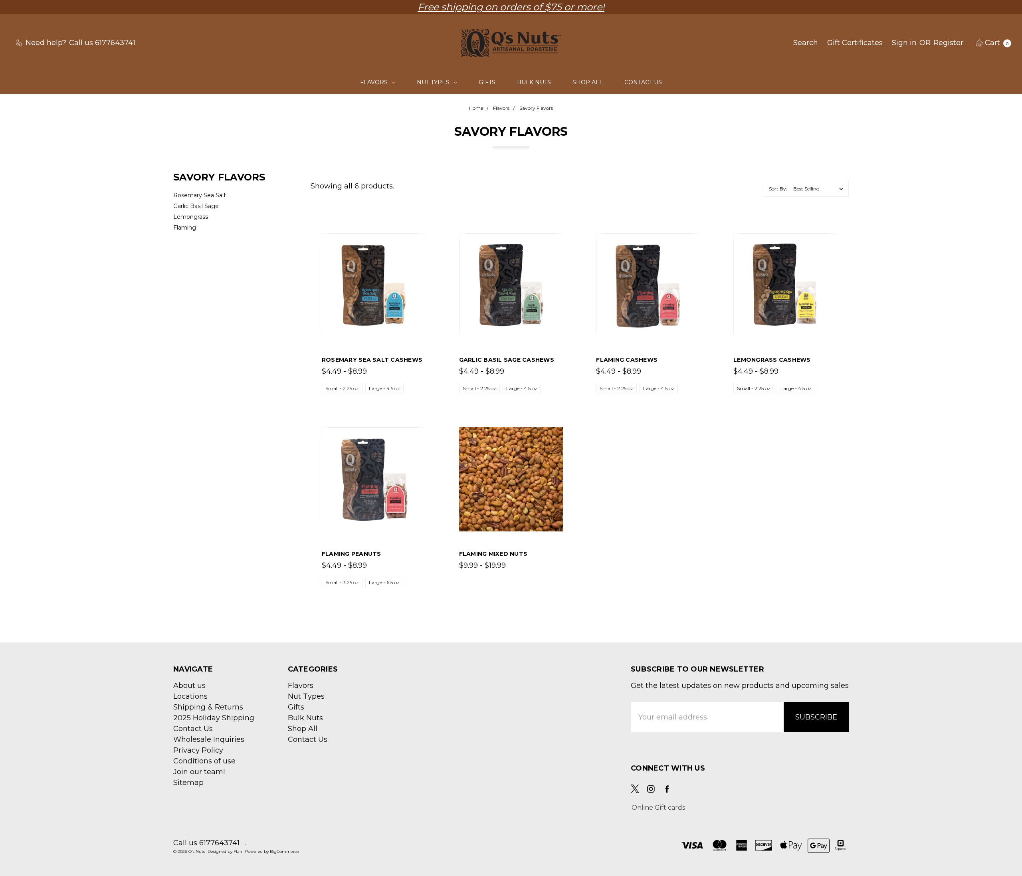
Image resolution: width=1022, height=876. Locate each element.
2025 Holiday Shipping (213, 717)
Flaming (184, 227)
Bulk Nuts (534, 82)
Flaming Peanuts (351, 553)
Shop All (587, 82)
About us (189, 685)
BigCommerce (284, 851)
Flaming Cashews (627, 359)
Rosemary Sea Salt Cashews (372, 359)
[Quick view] (422, 238)
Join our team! (199, 771)
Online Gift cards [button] (658, 807)
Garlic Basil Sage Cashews (506, 359)
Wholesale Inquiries (208, 739)
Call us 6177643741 (206, 842)
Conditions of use (204, 761)
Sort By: (778, 189)
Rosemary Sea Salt (199, 195)
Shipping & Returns (208, 707)
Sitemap (188, 782)
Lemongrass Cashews (772, 359)
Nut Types (434, 82)
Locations (190, 696)
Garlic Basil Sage (196, 206)
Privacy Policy (198, 750)
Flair (238, 851)
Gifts (487, 82)
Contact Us (643, 82)
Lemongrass (190, 216)
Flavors (374, 82)
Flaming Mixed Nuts (493, 553)
